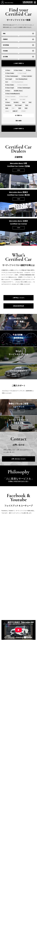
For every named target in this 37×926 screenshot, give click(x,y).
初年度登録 (6, 45)
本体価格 (5, 50)
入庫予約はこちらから (18, 297)
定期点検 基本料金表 (18, 306)
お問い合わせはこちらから (18, 459)
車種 (4, 33)
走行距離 (5, 56)
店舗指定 (5, 39)
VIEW (18, 170)
